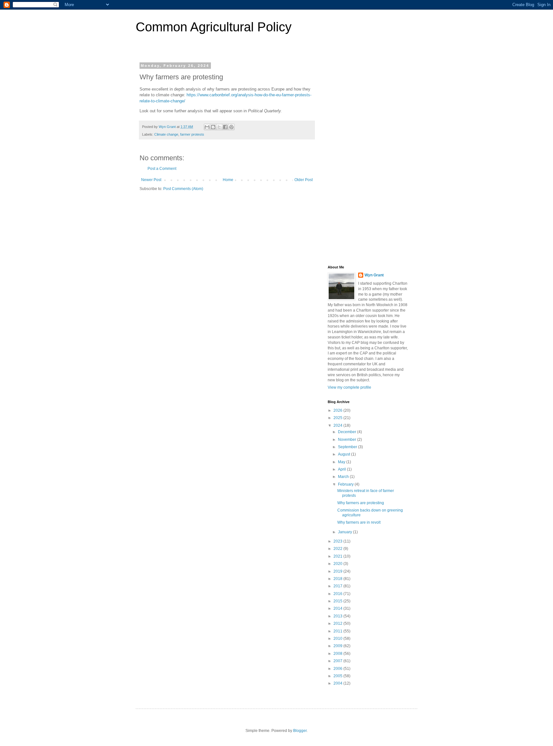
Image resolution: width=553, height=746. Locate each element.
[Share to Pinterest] (231, 127)
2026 (338, 410)
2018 (338, 578)
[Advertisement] (368, 160)
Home (228, 180)
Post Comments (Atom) (183, 189)
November (347, 439)
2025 (338, 418)
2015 (338, 601)
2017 (338, 586)
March (344, 476)
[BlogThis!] (213, 127)
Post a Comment (162, 168)
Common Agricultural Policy (214, 27)
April (342, 469)
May (342, 462)
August (344, 454)
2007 (338, 661)
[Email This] (207, 127)
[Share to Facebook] (225, 127)
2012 (338, 623)
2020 (338, 563)
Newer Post (151, 180)
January (345, 532)
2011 (338, 631)
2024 (338, 425)
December (347, 432)
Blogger (300, 730)
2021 (338, 556)
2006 (338, 668)
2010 (338, 638)
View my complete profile (349, 387)
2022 (338, 548)
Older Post (303, 180)
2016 (338, 593)
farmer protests (192, 134)
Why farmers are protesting (360, 503)
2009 (338, 646)
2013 (338, 616)
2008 (338, 653)
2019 (338, 571)
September (348, 447)
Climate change (166, 134)
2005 (338, 676)
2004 (338, 683)
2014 (338, 608)
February (346, 484)
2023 (338, 541)
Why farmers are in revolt (359, 522)
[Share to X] (219, 127)
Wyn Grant (374, 275)
